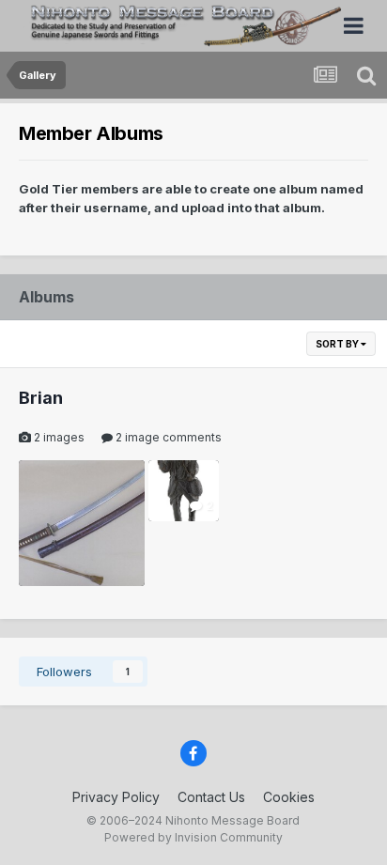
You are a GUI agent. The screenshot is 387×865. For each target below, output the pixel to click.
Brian (41, 398)
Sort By (338, 343)
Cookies (289, 797)
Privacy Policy (116, 797)
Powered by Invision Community (193, 837)
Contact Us (211, 797)
